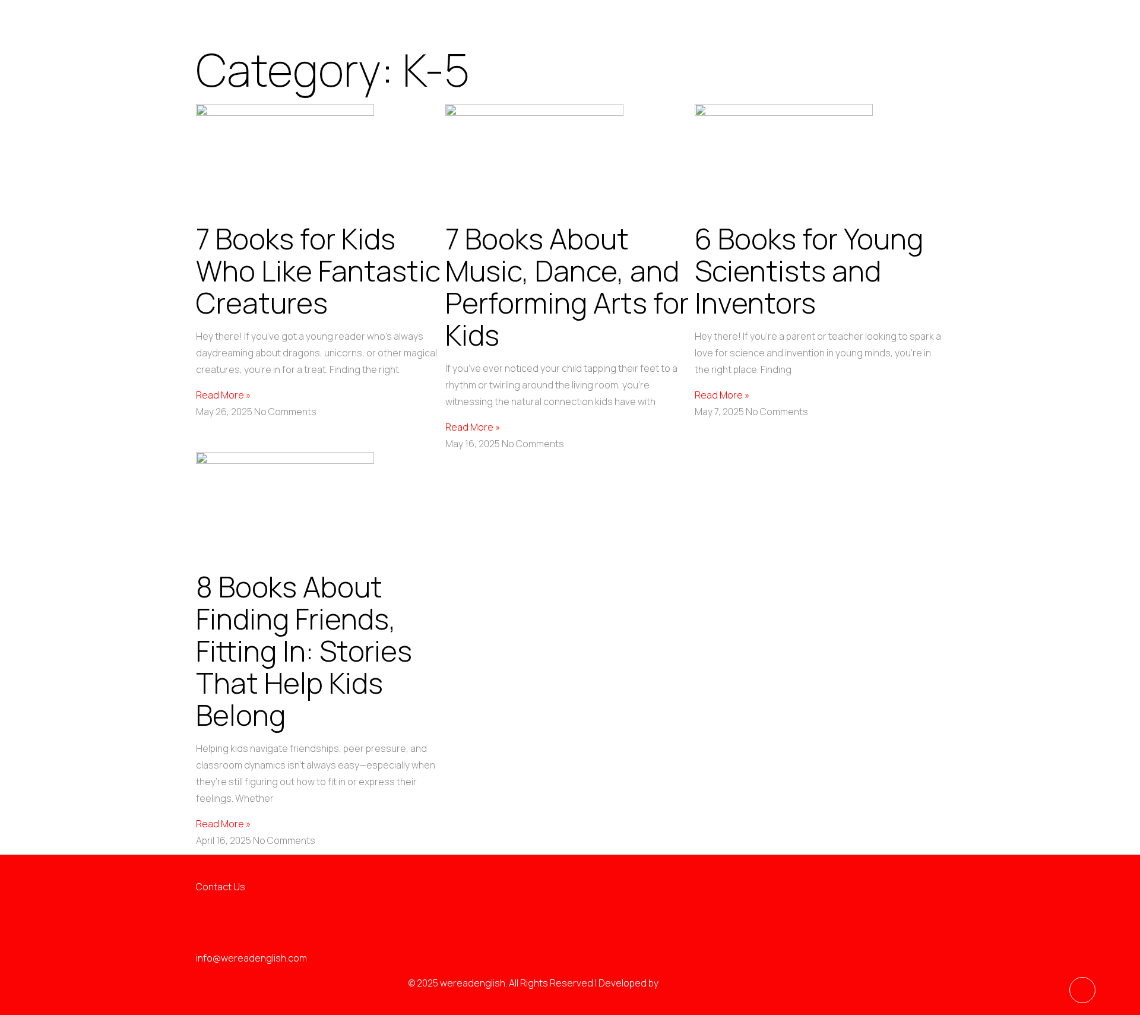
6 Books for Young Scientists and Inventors (809, 270)
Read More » (223, 394)
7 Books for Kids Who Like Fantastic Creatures (318, 270)
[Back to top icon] (1082, 990)
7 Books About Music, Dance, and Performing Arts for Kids (567, 286)
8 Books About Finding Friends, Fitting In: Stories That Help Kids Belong (304, 650)
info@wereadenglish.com (251, 958)
